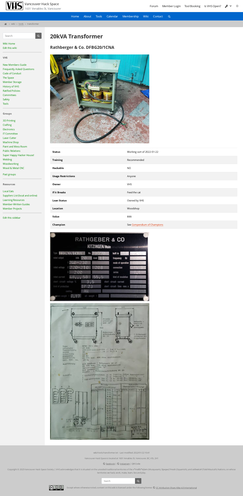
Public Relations (11, 150)
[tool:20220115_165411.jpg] (99, 439)
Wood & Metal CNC (13, 168)
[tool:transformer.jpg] (99, 143)
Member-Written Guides (16, 204)
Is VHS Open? (212, 6)
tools (21, 23)
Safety (6, 99)
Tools (99, 16)
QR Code (136, 463)
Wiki (145, 16)
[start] (5, 23)
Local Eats (8, 191)
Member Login (171, 6)
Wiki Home (9, 43)
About (87, 16)
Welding (7, 159)
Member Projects (12, 208)
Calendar (112, 16)
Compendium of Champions (147, 224)
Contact (158, 16)
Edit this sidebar (11, 217)
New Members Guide (14, 64)
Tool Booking (192, 6)
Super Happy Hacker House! (18, 155)
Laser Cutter (9, 138)
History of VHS (11, 86)
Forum (154, 6)
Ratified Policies (11, 90)
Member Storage (12, 82)
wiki (13, 23)
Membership (130, 16)
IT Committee (10, 133)
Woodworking (11, 163)
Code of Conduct (12, 73)
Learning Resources (13, 200)
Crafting (7, 124)
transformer (33, 23)
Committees (9, 95)
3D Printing (9, 120)
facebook (110, 463)
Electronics (9, 129)
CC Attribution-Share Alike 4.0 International (176, 487)
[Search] (38, 36)
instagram (125, 463)
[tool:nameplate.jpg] (99, 300)
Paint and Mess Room (15, 146)
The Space (8, 77)
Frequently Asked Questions (18, 69)
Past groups (9, 174)
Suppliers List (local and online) (20, 195)
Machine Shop (11, 142)
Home (75, 16)
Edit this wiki (10, 47)
